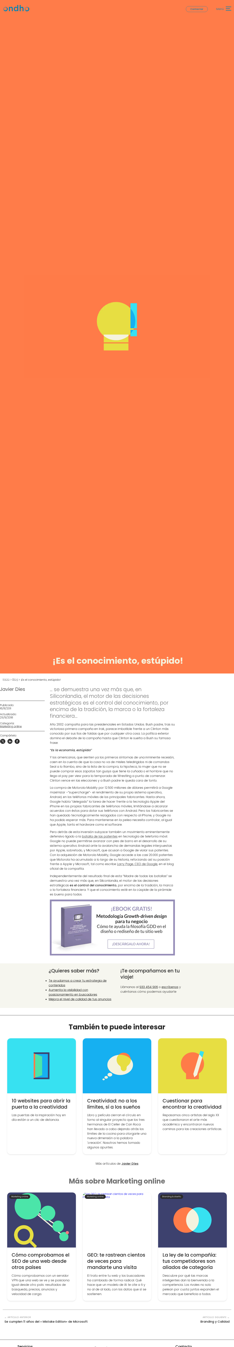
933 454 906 (148, 987)
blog (15, 679)
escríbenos (170, 987)
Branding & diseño (171, 1196)
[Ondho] (16, 9)
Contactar (196, 9)
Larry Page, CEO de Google (137, 864)
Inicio (6, 679)
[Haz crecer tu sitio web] (112, 927)
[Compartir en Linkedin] (10, 743)
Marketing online (11, 726)
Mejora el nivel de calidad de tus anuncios (80, 999)
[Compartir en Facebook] (17, 743)
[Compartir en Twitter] (2, 743)
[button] (222, 9)
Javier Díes (12, 689)
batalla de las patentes (100, 836)
